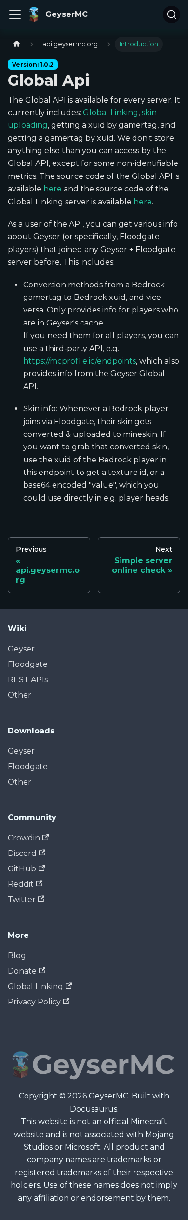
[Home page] (17, 44)
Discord (22, 853)
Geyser (21, 648)
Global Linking (110, 112)
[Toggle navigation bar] (15, 14)
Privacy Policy (34, 1001)
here (52, 188)
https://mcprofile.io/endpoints (79, 361)
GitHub (22, 868)
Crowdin (24, 837)
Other (19, 695)
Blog (17, 955)
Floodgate (28, 664)
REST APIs (28, 679)
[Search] (171, 14)
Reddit (21, 884)
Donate (22, 971)
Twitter (22, 899)
